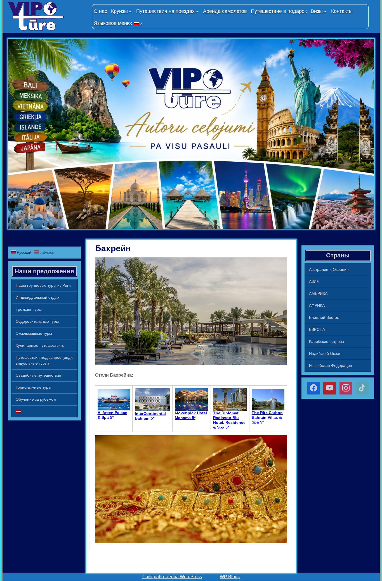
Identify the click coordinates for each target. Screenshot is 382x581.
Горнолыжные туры (33, 387)
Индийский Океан (325, 353)
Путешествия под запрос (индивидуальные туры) (45, 360)
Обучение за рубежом (36, 399)
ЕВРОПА (317, 329)
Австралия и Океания (329, 269)
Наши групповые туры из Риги (43, 285)
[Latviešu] (44, 411)
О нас (100, 11)
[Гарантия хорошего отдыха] (47, 16)
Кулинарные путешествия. (40, 345)
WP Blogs (230, 576)
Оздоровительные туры (37, 321)
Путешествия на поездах (165, 11)
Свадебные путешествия (38, 375)
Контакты (342, 11)
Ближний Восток (324, 317)
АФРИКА (317, 305)
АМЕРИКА (318, 293)
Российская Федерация (330, 365)
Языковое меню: (114, 23)
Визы (317, 11)
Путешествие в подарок (279, 11)
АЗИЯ (314, 281)
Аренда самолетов (225, 11)
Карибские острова (326, 341)
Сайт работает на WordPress (172, 576)
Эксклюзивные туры (34, 333)
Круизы (119, 11)
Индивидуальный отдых (37, 297)
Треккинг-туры (29, 309)
